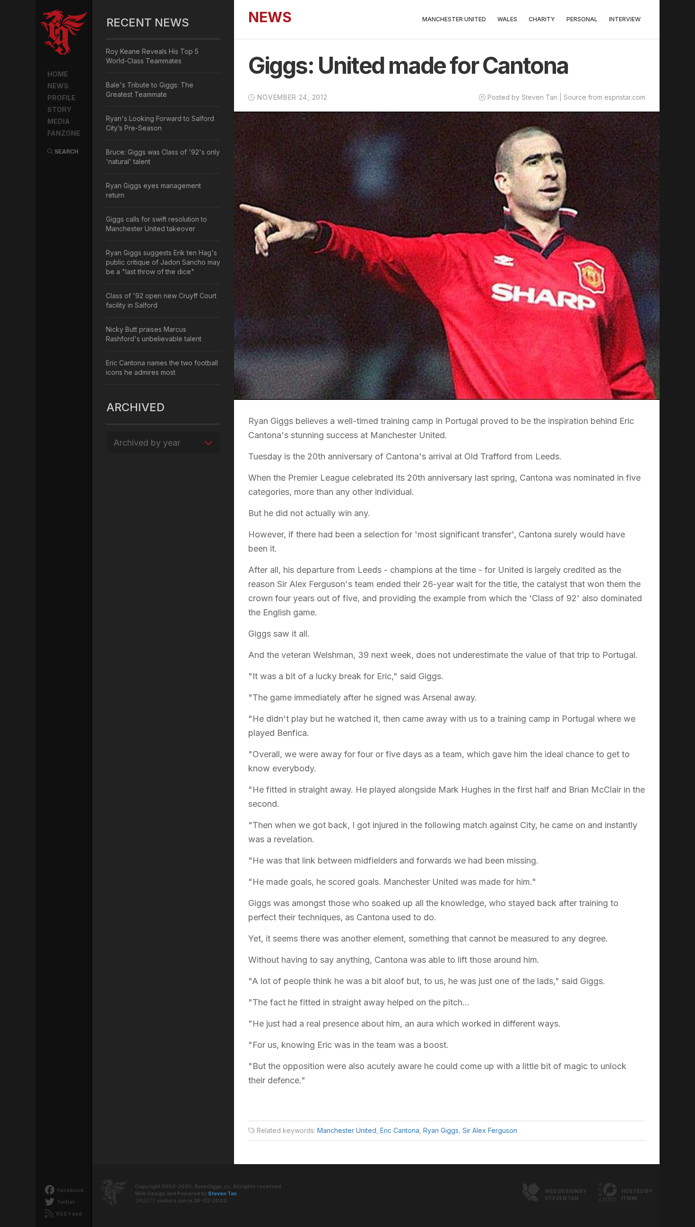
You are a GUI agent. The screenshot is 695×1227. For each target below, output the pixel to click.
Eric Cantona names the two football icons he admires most (162, 367)
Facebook (70, 1190)
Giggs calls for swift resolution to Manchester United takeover (156, 224)
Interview (625, 19)
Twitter (65, 1202)
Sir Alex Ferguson (489, 1130)
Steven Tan (222, 1194)
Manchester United (454, 19)
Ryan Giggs (441, 1130)
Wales (507, 19)
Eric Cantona (399, 1130)
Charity (542, 19)
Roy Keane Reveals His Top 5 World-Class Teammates (152, 56)
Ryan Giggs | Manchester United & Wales (63, 33)
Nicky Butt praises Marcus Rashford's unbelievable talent (153, 334)
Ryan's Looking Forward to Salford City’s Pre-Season (160, 123)
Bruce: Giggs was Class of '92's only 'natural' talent (163, 156)
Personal (582, 19)
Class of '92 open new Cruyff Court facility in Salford (161, 300)
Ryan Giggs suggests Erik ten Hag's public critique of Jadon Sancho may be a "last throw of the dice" (163, 262)
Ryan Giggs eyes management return (153, 190)
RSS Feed (68, 1213)
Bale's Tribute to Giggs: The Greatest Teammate (149, 89)
